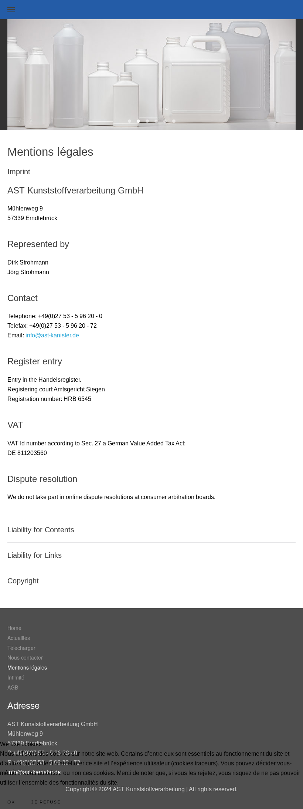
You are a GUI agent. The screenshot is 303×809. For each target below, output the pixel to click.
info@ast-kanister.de (52, 335)
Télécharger (21, 647)
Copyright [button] (23, 581)
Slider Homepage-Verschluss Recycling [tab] (165, 121)
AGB (12, 687)
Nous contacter (25, 657)
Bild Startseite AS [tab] (156, 121)
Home (14, 627)
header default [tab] (174, 121)
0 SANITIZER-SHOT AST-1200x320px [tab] (138, 121)
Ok (11, 802)
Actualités (18, 637)
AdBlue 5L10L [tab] (147, 121)
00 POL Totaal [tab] (129, 121)
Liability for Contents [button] (40, 530)
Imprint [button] (18, 172)
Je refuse (46, 802)
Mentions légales (27, 667)
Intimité (15, 677)
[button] (11, 9)
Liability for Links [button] (34, 555)
